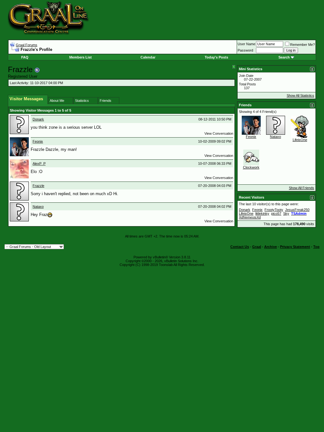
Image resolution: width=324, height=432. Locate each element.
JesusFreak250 (297, 210)
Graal (256, 247)
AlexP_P (39, 163)
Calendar (147, 57)
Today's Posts (216, 57)
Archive (270, 247)
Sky (286, 213)
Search (284, 57)
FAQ (24, 57)
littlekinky (262, 213)
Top (316, 247)
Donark (38, 119)
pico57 (276, 213)
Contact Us (239, 247)
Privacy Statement (295, 247)
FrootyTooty (274, 210)
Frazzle (38, 186)
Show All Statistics (300, 95)
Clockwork (251, 167)
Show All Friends (301, 188)
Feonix (38, 141)
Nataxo (38, 206)
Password (245, 50)
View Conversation (218, 133)
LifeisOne (300, 140)
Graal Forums (26, 45)
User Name (246, 44)
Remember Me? (302, 44)
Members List (80, 57)
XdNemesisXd (250, 217)
